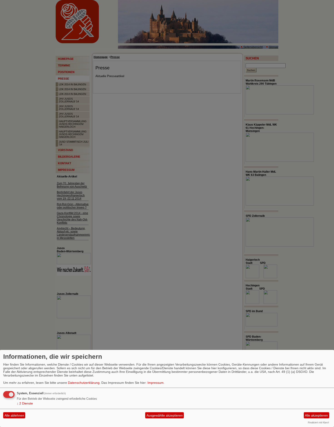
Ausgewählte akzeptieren (165, 415)
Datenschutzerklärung (84, 382)
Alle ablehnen (14, 415)
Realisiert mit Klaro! (318, 422)
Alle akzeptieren (316, 415)
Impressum (155, 382)
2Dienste (25, 403)
